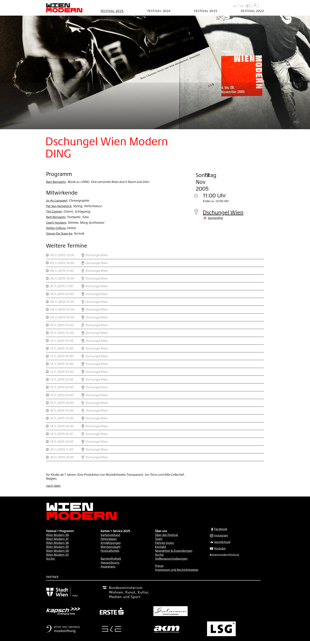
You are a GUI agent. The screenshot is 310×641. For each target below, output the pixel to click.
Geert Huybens (56, 222)
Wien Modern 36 (57, 542)
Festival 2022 (252, 10)
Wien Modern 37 (57, 538)
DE (235, 6)
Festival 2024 (158, 10)
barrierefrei (215, 217)
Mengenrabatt (111, 546)
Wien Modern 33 (57, 554)
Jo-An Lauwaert (57, 200)
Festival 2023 (205, 10)
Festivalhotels (110, 550)
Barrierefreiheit (111, 558)
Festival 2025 (112, 10)
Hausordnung (110, 562)
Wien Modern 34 (57, 550)
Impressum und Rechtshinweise (176, 569)
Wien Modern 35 (57, 546)
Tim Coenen (54, 211)
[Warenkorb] (262, 6)
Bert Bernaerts (56, 181)
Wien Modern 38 (57, 534)
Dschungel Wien (223, 212)
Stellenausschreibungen (171, 558)
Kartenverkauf (110, 534)
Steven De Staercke (59, 233)
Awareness (108, 566)
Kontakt (160, 546)
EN (242, 6)
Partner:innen (164, 542)
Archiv (50, 558)
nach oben (53, 485)
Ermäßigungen (111, 542)
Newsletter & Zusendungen (173, 550)
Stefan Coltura (56, 227)
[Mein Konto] (255, 5)
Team (158, 538)
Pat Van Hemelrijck (59, 206)
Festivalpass (109, 538)
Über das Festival (166, 534)
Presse (159, 565)
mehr (155, 255)
